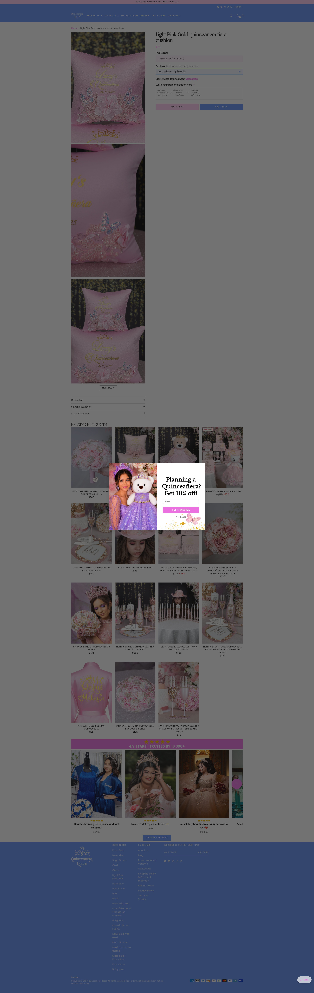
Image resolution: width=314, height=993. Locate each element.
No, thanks (181, 517)
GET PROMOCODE (181, 510)
